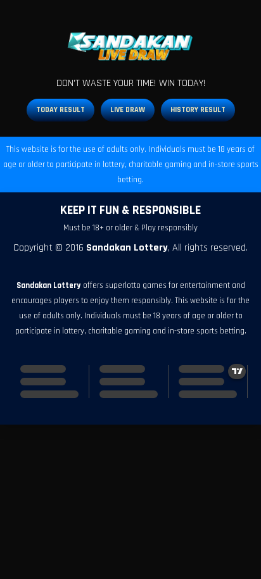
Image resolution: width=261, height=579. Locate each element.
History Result (198, 110)
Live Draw (127, 110)
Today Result (60, 110)
